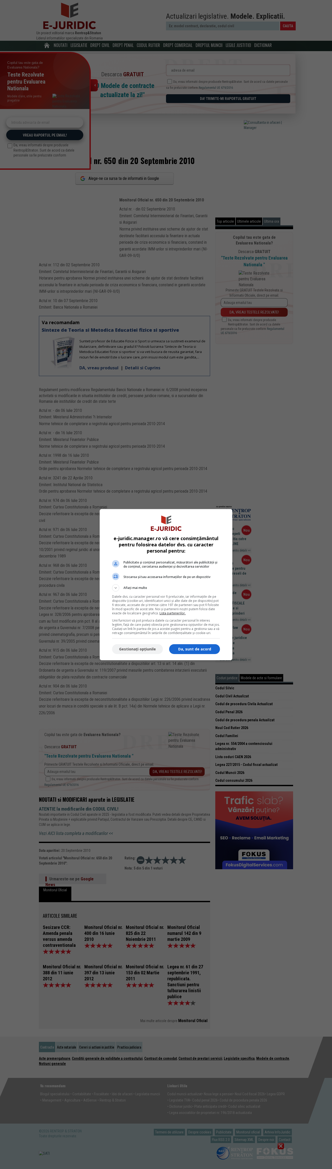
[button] (166, 588)
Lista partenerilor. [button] (173, 613)
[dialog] (166, 584)
